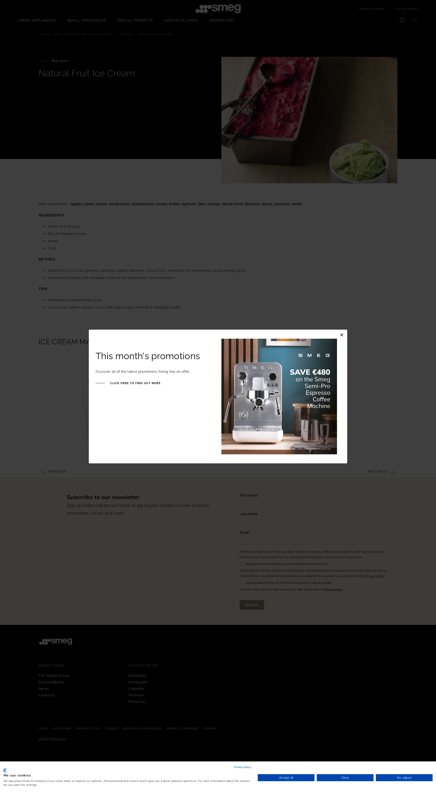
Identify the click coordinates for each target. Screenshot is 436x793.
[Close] (341, 334)
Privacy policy (242, 767)
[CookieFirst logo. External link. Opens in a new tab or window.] (5, 770)
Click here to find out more (135, 383)
